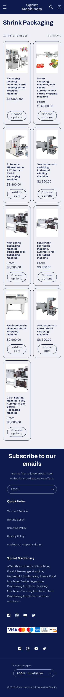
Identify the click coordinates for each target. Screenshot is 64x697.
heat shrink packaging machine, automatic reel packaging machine (16, 250)
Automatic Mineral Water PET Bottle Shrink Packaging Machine (15, 172)
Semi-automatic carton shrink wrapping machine (47, 330)
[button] (5, 7)
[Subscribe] (53, 489)
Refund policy (15, 519)
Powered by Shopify (46, 687)
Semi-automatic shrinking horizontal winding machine (47, 170)
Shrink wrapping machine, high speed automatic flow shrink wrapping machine (47, 87)
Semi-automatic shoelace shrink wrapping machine (17, 330)
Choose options (16, 116)
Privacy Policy (16, 536)
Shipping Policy (16, 528)
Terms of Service (17, 511)
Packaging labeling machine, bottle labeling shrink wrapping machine (16, 86)
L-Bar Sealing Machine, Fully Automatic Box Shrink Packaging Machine (16, 405)
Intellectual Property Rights (24, 544)
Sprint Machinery (26, 687)
